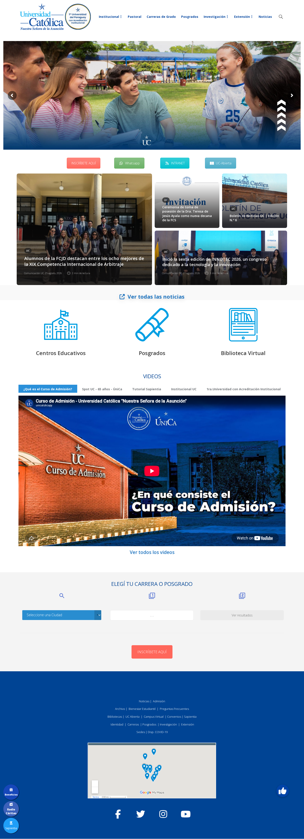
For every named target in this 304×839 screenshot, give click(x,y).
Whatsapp (132, 163)
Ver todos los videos (152, 552)
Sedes (140, 732)
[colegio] (60, 324)
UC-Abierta (223, 163)
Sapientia (190, 717)
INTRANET (178, 163)
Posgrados (189, 16)
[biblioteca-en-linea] (243, 324)
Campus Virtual (154, 717)
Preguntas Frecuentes (174, 709)
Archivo (120, 709)
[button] (282, 791)
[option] (152, 229)
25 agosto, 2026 (53, 273)
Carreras (133, 724)
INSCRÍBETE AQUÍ (83, 163)
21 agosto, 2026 (191, 273)
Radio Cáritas (11, 811)
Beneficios (11, 794)
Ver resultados (242, 615)
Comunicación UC (34, 273)
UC (28, 250)
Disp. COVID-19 (158, 732)
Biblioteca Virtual (243, 353)
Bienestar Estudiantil (142, 709)
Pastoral (134, 16)
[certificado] (152, 324)
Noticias (265, 16)
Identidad (117, 724)
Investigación (214, 16)
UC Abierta (133, 717)
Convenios (174, 717)
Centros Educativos (61, 353)
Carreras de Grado (161, 16)
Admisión (159, 701)
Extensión (242, 16)
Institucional (109, 16)
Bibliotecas (114, 717)
